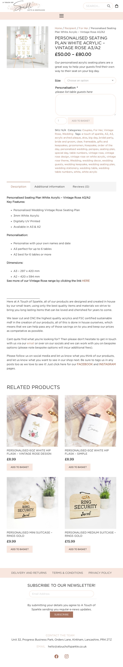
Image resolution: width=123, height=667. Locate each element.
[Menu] (61, 16)
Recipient (70, 28)
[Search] (108, 6)
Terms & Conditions (67, 572)
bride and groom (65, 141)
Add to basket (81, 121)
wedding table (88, 168)
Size (58, 80)
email (30, 343)
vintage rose (96, 152)
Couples (87, 130)
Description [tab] (18, 186)
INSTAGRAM (107, 364)
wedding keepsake (75, 164)
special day (61, 152)
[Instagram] (67, 656)
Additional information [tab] (49, 186)
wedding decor (91, 160)
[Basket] (116, 6)
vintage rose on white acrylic (87, 156)
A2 (106, 133)
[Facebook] (56, 656)
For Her (83, 28)
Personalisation (66, 87)
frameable (90, 141)
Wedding (67, 133)
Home (58, 28)
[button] (43, 31)
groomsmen (76, 145)
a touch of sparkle (92, 133)
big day (93, 137)
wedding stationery (66, 168)
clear (79, 141)
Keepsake (90, 145)
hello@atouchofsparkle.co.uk (67, 646)
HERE (86, 280)
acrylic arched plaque (68, 137)
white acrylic (89, 171)
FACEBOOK (85, 364)
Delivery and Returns (29, 572)
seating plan (107, 149)
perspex (94, 149)
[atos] (24, 6)
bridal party (106, 137)
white (77, 171)
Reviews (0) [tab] (81, 186)
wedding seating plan (101, 164)
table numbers (78, 152)
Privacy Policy (100, 572)
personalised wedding (74, 149)
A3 (111, 133)
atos (84, 137)
